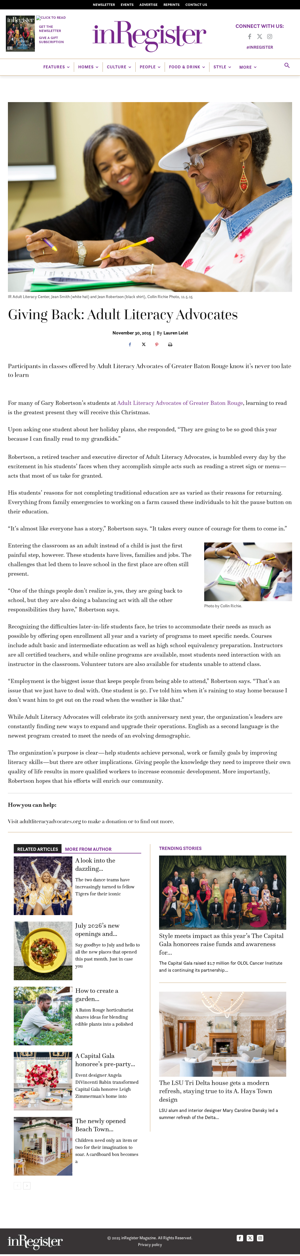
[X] (143, 345)
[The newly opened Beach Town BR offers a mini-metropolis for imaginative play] (43, 1146)
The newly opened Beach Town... (100, 1125)
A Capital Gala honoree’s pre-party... (105, 1060)
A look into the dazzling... (95, 864)
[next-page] (26, 1185)
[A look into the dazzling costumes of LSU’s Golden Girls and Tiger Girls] (43, 885)
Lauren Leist (175, 333)
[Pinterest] (157, 345)
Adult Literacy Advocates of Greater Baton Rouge (180, 402)
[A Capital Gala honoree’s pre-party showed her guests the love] (43, 1081)
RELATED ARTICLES (37, 849)
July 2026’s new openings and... (97, 930)
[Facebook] (250, 37)
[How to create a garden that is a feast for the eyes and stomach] (43, 1016)
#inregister (259, 47)
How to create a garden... (96, 995)
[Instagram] (270, 37)
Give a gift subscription (51, 40)
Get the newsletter (50, 28)
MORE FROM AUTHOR (88, 849)
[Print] (170, 345)
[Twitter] (260, 37)
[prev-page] (17, 1185)
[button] (287, 66)
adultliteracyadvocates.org (50, 821)
